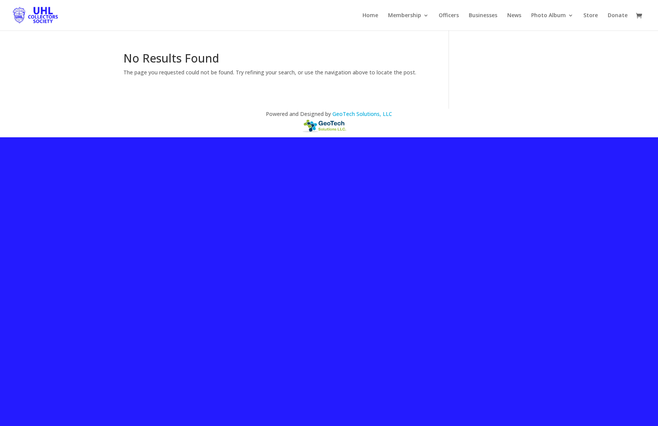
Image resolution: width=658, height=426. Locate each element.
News (514, 16)
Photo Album (548, 16)
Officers (449, 16)
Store (590, 16)
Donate (618, 16)
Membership (404, 16)
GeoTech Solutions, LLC (362, 113)
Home (370, 16)
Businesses (483, 16)
